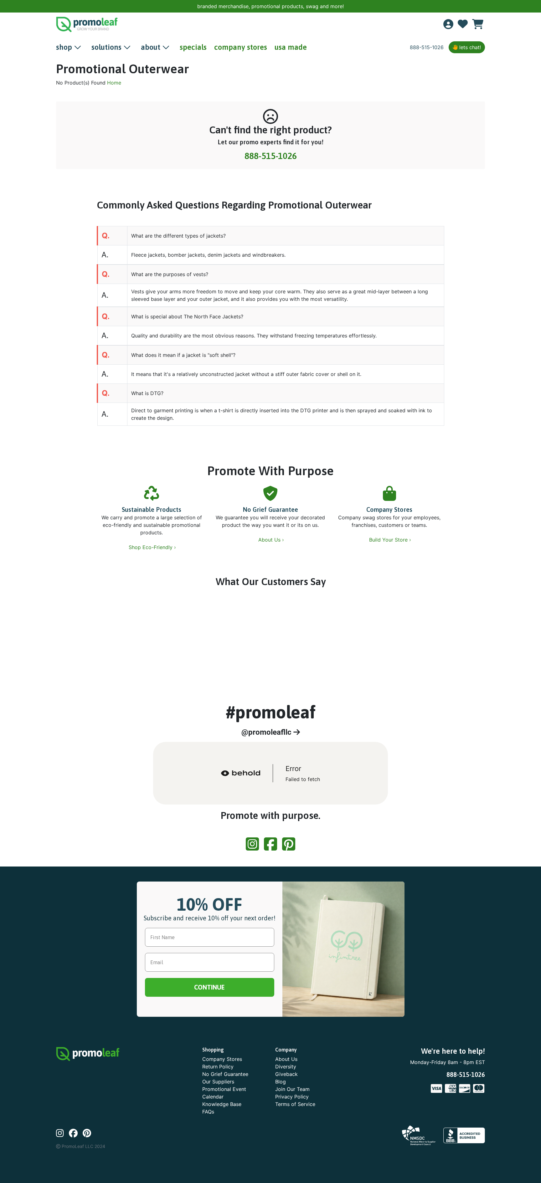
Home (114, 83)
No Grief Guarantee (270, 509)
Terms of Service (295, 1104)
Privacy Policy (292, 1096)
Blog (280, 1081)
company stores (240, 47)
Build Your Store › (391, 540)
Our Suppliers (218, 1081)
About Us (286, 1059)
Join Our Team (292, 1089)
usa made (291, 47)
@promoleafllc (267, 732)
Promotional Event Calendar (224, 1093)
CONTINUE (209, 987)
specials (193, 47)
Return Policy (218, 1066)
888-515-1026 (427, 47)
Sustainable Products (151, 509)
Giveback (286, 1074)
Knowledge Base (221, 1104)
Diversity (285, 1066)
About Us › (272, 540)
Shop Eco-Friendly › (153, 547)
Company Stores (389, 509)
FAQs (208, 1111)
